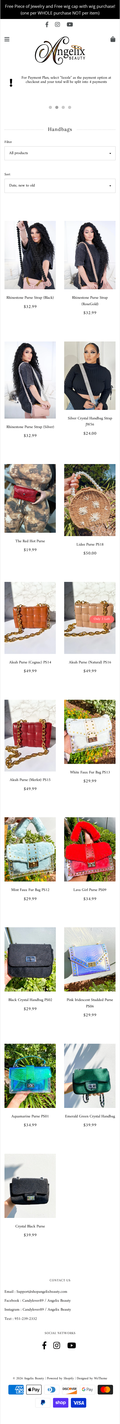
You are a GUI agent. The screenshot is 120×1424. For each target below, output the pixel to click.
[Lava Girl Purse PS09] (90, 849)
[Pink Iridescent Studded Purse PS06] (90, 959)
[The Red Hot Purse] (30, 498)
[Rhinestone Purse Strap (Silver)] (30, 379)
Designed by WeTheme (92, 1379)
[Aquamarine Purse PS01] (30, 1075)
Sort (7, 174)
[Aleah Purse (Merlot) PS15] (30, 735)
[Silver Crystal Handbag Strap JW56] (90, 375)
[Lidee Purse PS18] (90, 499)
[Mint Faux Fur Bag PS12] (30, 849)
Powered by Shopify (60, 1379)
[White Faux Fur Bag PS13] (90, 731)
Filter (8, 142)
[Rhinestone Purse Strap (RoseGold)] (90, 255)
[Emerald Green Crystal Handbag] (90, 1075)
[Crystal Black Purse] (30, 1185)
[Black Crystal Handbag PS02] (30, 959)
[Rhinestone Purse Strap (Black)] (30, 255)
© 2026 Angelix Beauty (28, 1379)
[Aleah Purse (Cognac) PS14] (30, 617)
